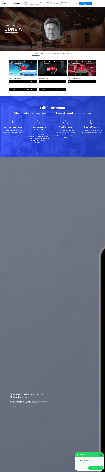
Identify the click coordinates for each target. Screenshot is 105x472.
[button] (102, 3)
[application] (23, 81)
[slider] (34, 81)
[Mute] (31, 82)
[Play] (11, 82)
